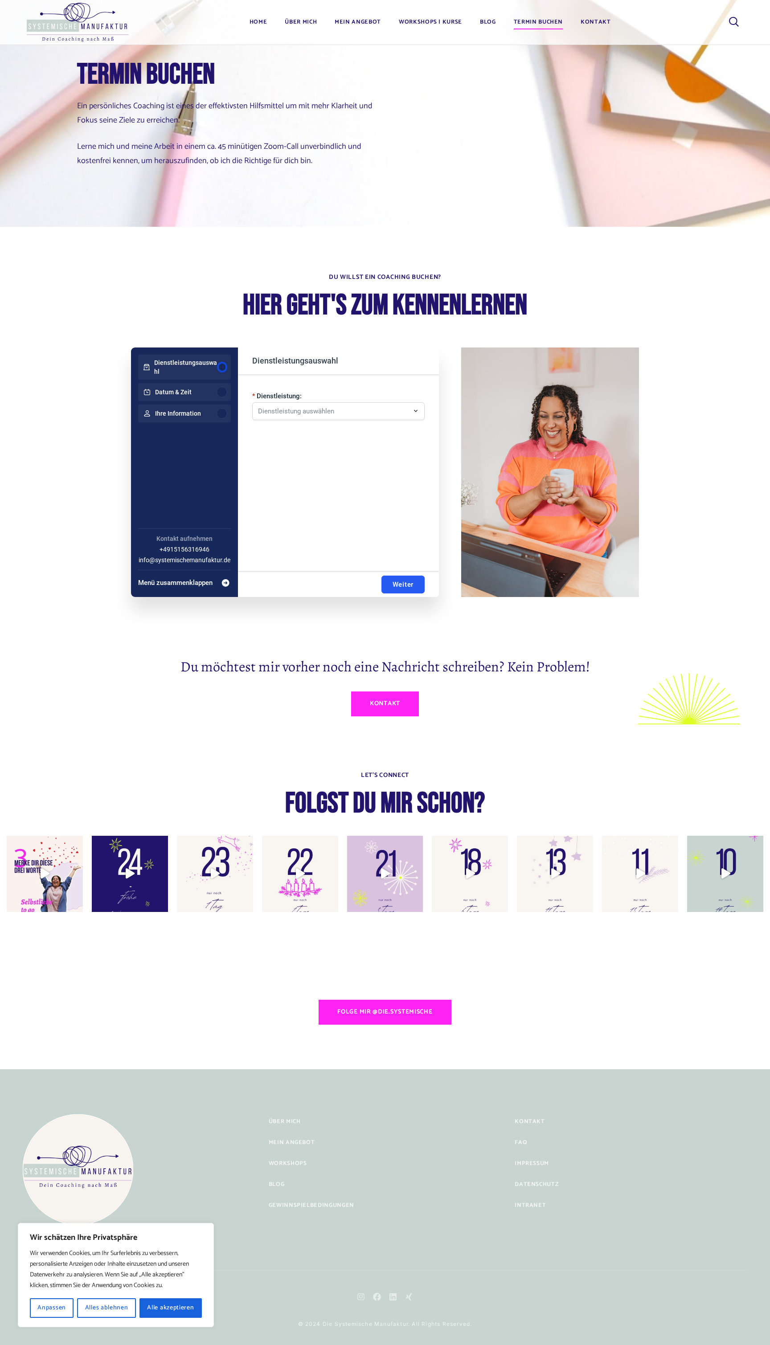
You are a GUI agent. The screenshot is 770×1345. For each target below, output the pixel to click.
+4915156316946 (184, 549)
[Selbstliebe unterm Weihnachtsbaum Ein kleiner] (215, 874)
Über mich (285, 1121)
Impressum (532, 1163)
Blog (488, 22)
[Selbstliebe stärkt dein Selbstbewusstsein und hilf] (555, 874)
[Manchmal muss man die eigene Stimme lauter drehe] (300, 874)
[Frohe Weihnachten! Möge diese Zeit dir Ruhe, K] (130, 874)
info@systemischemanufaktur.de (184, 560)
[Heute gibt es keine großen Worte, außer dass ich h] (385, 874)
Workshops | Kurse (430, 22)
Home (258, 22)
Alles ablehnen (106, 1308)
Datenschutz (537, 1184)
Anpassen (51, 1308)
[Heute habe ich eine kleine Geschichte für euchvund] (470, 874)
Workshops (288, 1163)
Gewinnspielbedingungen (311, 1205)
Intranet (530, 1205)
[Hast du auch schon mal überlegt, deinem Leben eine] (725, 874)
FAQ (521, 1142)
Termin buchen (538, 22)
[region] (116, 1275)
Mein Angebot (358, 22)
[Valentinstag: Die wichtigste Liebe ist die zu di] (45, 874)
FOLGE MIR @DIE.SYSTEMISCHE (384, 1012)
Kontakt (596, 22)
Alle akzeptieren (170, 1308)
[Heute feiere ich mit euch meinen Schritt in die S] (640, 874)
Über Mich (301, 22)
